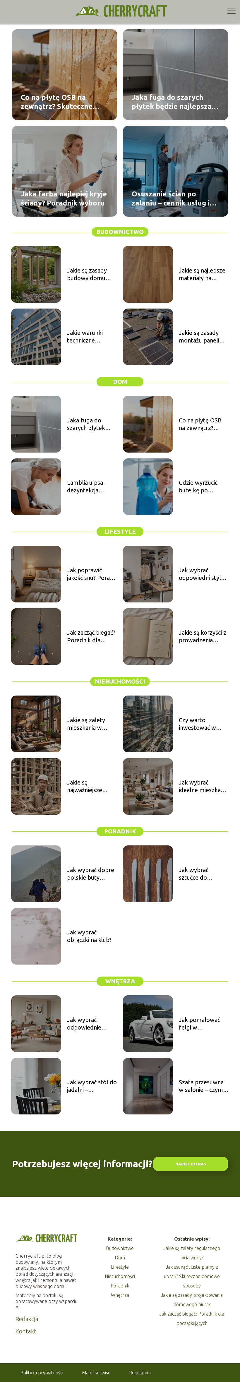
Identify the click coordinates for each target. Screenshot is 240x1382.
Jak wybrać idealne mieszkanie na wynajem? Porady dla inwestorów (203, 786)
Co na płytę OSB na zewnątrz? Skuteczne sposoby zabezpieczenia (61, 102)
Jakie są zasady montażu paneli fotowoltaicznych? (203, 336)
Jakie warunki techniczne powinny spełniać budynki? (89, 336)
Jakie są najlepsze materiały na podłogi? (202, 274)
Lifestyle (120, 531)
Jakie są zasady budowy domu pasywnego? (87, 274)
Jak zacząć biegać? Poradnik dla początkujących (91, 636)
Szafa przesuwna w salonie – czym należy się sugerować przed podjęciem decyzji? (203, 1086)
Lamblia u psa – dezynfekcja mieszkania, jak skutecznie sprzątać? (87, 486)
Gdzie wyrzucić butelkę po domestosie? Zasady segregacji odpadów (202, 486)
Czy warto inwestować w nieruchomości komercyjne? (198, 724)
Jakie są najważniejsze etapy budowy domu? (86, 786)
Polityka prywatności (41, 1372)
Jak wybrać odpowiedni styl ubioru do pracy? (200, 574)
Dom (120, 381)
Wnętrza (120, 981)
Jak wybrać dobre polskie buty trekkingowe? (90, 873)
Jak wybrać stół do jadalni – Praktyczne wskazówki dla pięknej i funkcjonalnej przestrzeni (92, 1086)
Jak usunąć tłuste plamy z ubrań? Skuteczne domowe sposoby (192, 1276)
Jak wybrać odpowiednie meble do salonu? (90, 1023)
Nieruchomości (120, 681)
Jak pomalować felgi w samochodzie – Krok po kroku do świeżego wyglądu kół (203, 1023)
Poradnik (120, 831)
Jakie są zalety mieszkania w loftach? (86, 724)
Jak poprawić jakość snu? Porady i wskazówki (91, 574)
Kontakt (26, 1331)
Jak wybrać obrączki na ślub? (89, 936)
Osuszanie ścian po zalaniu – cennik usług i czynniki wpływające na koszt (171, 199)
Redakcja (27, 1319)
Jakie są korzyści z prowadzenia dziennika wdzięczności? (202, 636)
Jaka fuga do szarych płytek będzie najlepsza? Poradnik (173, 102)
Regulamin (140, 1372)
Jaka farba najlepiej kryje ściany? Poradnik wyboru (64, 198)
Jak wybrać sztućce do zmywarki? (193, 873)
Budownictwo (120, 231)
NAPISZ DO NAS (190, 1164)
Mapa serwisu (96, 1372)
